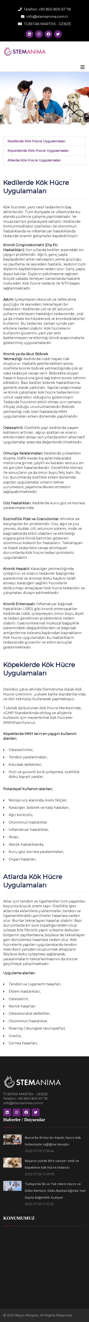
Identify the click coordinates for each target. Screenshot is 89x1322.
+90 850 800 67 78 (54, 9)
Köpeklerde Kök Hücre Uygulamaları (38, 150)
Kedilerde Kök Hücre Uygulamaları (36, 141)
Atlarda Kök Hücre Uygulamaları (34, 160)
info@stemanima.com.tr (47, 17)
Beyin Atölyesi (26, 1315)
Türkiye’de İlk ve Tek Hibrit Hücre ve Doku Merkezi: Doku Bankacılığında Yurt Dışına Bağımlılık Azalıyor (55, 1190)
